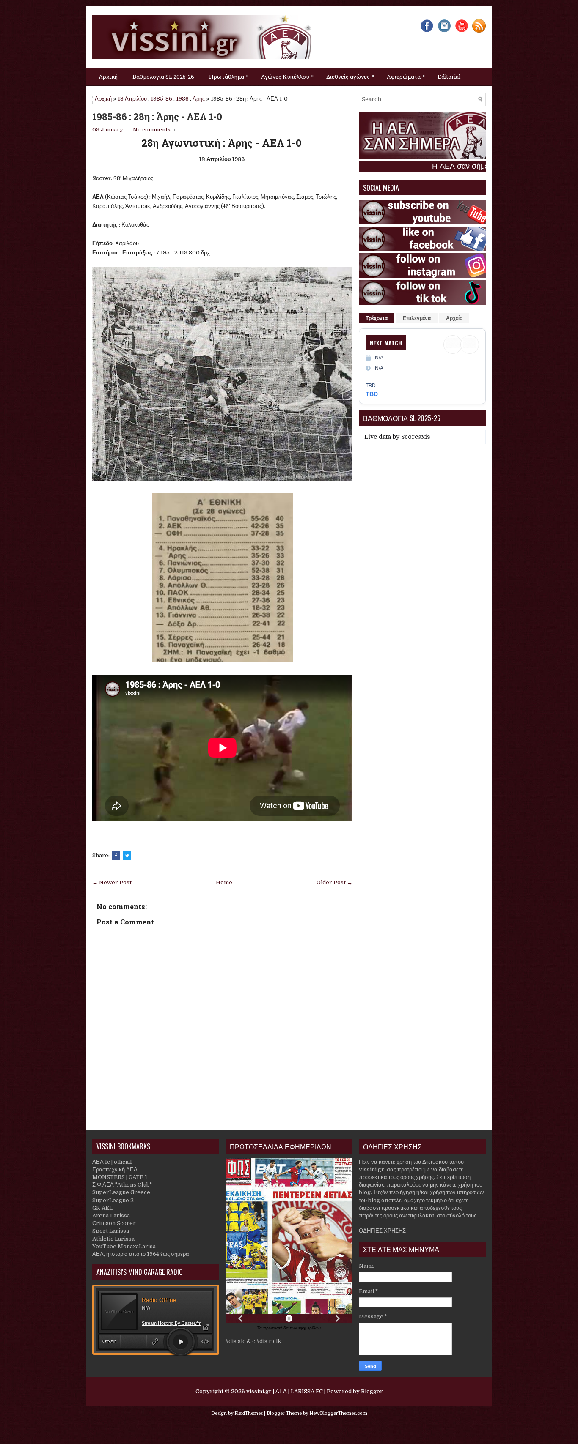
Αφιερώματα (406, 75)
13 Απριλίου (132, 99)
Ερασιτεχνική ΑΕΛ (115, 1169)
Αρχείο (454, 318)
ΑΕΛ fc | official (112, 1162)
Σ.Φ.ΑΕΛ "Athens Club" (122, 1184)
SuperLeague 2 (113, 1200)
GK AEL (102, 1208)
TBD (372, 394)
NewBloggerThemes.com (338, 1413)
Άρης (199, 99)
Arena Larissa (111, 1215)
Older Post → (334, 882)
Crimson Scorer (114, 1223)
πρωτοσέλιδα (276, 1328)
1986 (182, 99)
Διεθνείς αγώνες (350, 75)
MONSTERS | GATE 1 (119, 1177)
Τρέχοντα (377, 318)
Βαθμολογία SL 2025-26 (163, 76)
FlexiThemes (248, 1413)
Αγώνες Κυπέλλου (287, 75)
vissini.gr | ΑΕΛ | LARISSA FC (284, 1391)
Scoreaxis (415, 436)
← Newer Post (112, 882)
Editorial (449, 76)
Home (224, 882)
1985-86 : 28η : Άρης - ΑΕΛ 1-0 (157, 117)
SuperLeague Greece (121, 1192)
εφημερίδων (309, 1328)
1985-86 (161, 99)
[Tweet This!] (127, 855)
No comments (152, 129)
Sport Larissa (110, 1231)
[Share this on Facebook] (116, 855)
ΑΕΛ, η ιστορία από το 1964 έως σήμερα (140, 1254)
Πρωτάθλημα (228, 75)
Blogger (372, 1391)
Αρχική (108, 76)
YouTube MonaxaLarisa (124, 1246)
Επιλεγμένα (417, 318)
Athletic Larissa (113, 1239)
